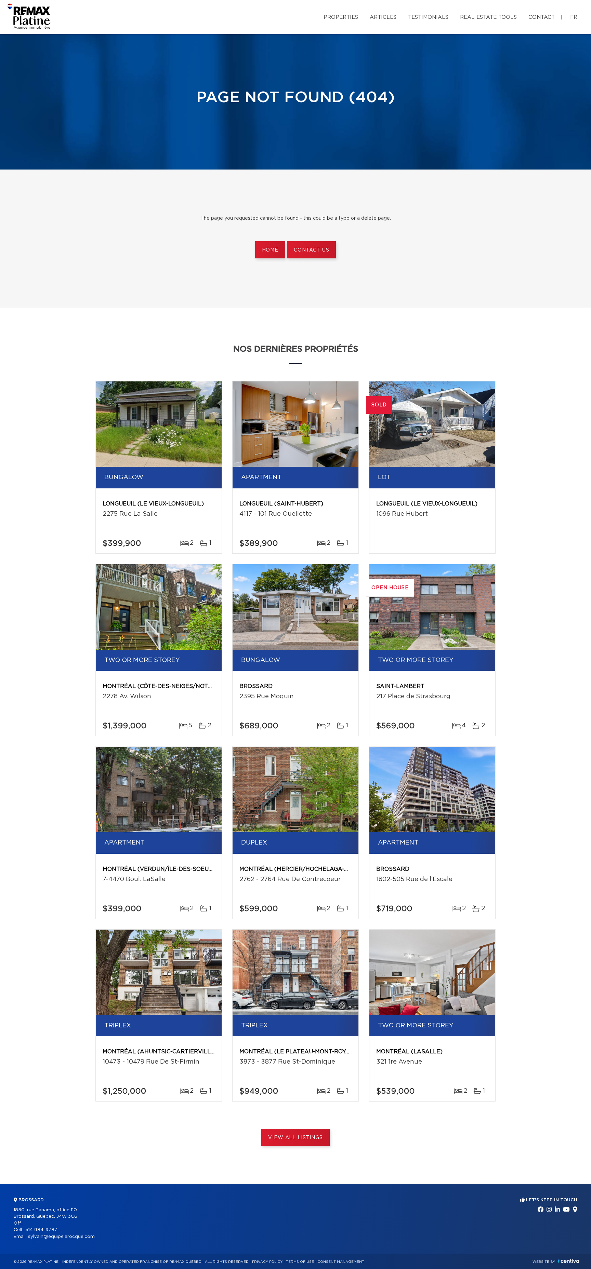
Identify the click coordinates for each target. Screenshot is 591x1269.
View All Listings (295, 1137)
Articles (383, 17)
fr (573, 17)
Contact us (311, 250)
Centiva (568, 1261)
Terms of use (300, 1262)
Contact (541, 17)
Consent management (340, 1262)
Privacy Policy (267, 1262)
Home (270, 250)
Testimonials (428, 17)
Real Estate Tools (488, 17)
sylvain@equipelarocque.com (61, 1236)
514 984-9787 (41, 1230)
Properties (341, 17)
